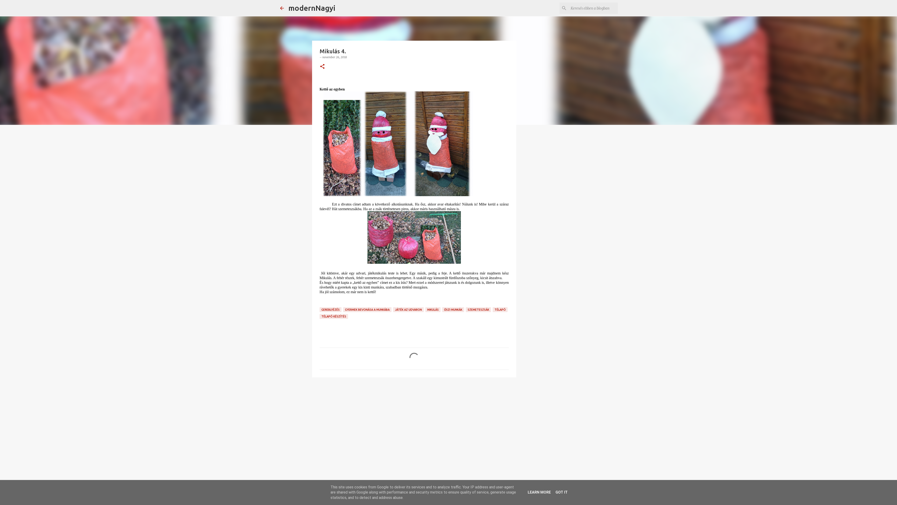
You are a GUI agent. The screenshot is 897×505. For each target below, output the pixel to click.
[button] (322, 67)
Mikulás (433, 309)
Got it (561, 492)
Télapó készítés (333, 316)
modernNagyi (311, 8)
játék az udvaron (408, 309)
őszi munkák (453, 309)
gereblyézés (330, 309)
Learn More (539, 492)
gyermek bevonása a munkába (367, 309)
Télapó (500, 309)
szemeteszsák (478, 309)
